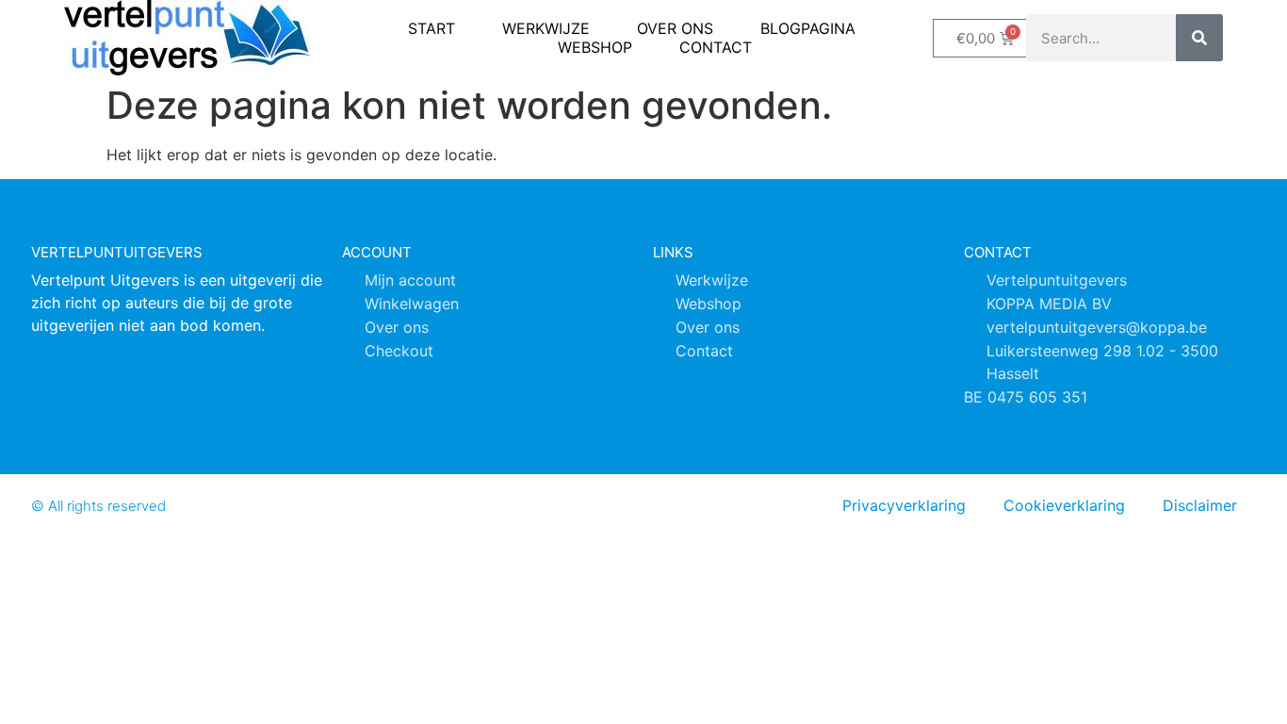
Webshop (595, 47)
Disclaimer (1200, 505)
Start (431, 28)
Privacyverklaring (904, 505)
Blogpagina (807, 28)
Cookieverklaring (1064, 505)
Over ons (675, 28)
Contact (715, 47)
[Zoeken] (1199, 37)
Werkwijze (546, 28)
